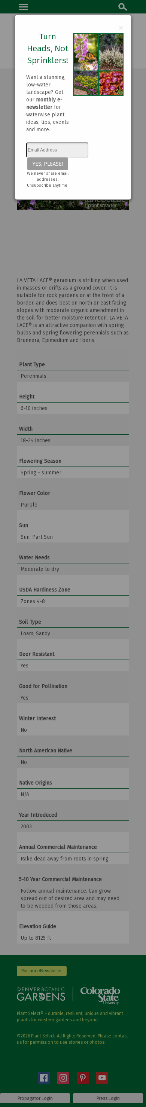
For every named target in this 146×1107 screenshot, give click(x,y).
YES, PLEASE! (48, 164)
